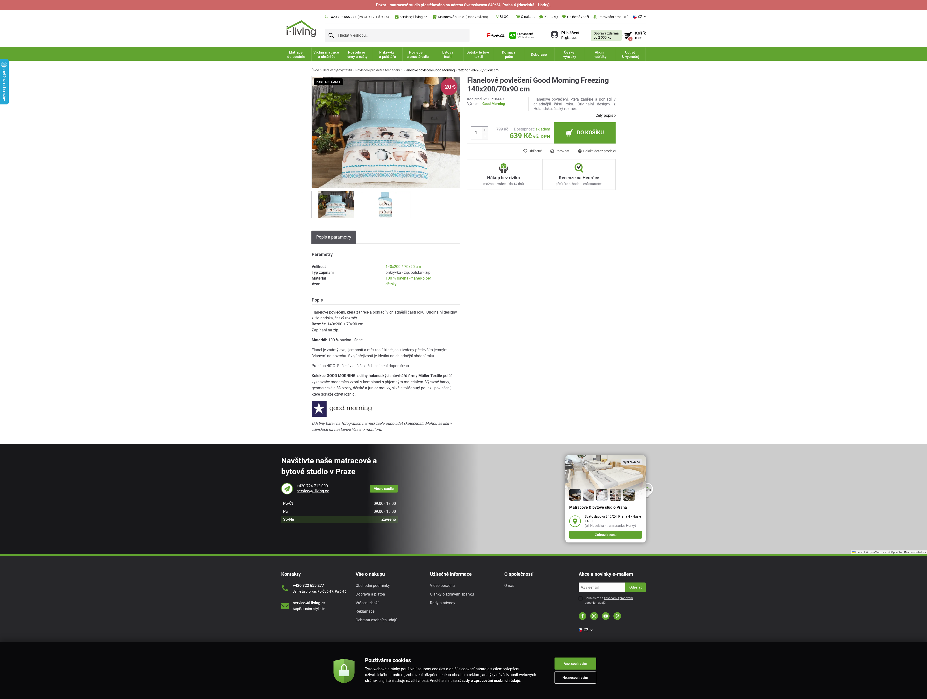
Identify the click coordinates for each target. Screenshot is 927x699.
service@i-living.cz (413, 17)
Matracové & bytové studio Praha (598, 507)
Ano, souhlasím (575, 663)
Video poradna (442, 585)
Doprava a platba (370, 594)
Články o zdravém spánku (452, 594)
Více (384, 489)
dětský (391, 284)
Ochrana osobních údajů (376, 620)
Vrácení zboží (367, 603)
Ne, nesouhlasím (575, 677)
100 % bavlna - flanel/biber (408, 278)
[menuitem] (502, 16)
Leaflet (859, 552)
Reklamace (365, 611)
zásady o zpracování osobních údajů (488, 680)
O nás (509, 585)
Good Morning (493, 104)
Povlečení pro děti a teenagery (377, 70)
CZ (640, 17)
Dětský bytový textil (337, 70)
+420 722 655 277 (359, 17)
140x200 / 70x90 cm (403, 266)
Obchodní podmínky (373, 585)
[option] (336, 204)
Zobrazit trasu (606, 535)
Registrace (569, 37)
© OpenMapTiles (876, 552)
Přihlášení (570, 32)
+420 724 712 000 (312, 486)
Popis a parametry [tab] (333, 237)
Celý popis (604, 115)
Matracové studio (463, 17)
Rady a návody (442, 603)
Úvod (315, 70)
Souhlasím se (609, 600)
